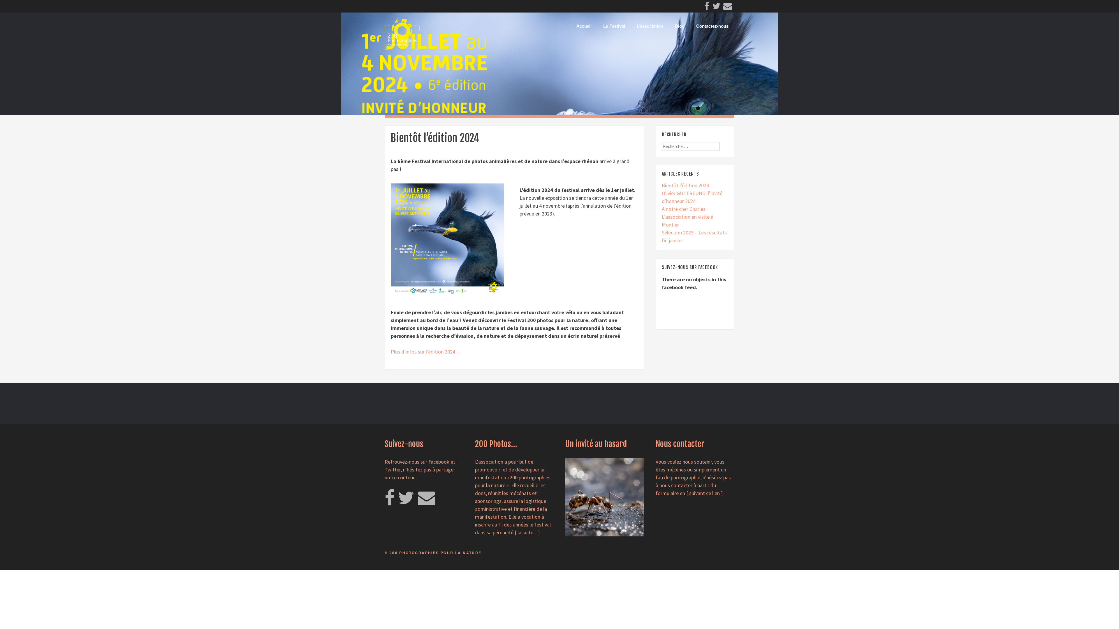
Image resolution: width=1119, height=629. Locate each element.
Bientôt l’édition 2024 (685, 185)
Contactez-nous (712, 26)
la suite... (527, 532)
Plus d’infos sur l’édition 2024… (425, 351)
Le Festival (614, 26)
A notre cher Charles (683, 209)
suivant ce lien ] (706, 493)
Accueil (584, 26)
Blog (680, 26)
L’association (650, 26)
